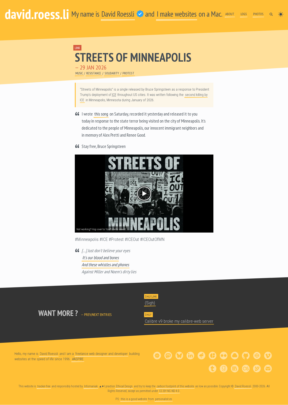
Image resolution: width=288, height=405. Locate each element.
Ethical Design (124, 386)
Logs (244, 14)
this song (101, 114)
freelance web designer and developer (101, 354)
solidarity (112, 73)
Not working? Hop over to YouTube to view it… (102, 229)
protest (128, 73)
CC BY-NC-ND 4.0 (169, 391)
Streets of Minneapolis (133, 57)
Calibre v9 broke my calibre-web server (179, 321)
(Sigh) (150, 302)
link (77, 48)
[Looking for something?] (271, 14)
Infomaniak (91, 386)
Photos (258, 14)
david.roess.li (37, 14)
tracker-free (43, 386)
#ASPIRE (78, 359)
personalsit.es (163, 399)
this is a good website (134, 399)
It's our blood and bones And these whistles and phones (105, 261)
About (229, 14)
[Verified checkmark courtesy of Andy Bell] (140, 14)
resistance (94, 73)
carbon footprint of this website (175, 386)
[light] (280, 13)
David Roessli (117, 14)
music (79, 73)
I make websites (177, 14)
